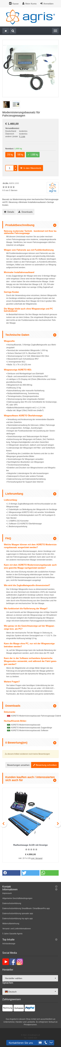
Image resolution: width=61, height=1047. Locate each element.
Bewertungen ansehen (18, 765)
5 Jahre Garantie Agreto (12, 934)
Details (10, 212)
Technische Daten (17, 334)
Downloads (26, 212)
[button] (11, 873)
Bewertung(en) (16, 742)
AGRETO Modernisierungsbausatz (25, 725)
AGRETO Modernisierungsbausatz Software (29, 730)
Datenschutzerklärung (11, 903)
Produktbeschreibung (19, 225)
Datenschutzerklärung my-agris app (17, 918)
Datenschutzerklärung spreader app (17, 913)
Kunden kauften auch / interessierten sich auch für (30, 779)
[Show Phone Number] (46, 1043)
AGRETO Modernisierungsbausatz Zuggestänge (31, 728)
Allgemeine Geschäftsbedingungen (17, 898)
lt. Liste (22, 136)
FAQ (8, 538)
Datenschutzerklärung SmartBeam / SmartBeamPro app (26, 908)
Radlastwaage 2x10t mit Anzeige (30, 845)
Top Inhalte (8, 939)
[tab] (30, 886)
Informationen (10, 889)
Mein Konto (31, 3)
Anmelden (48, 3)
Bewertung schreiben (46, 765)
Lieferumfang (14, 493)
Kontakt (6, 886)
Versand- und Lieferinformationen (16, 929)
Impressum (7, 893)
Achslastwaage (8, 943)
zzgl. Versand (36, 858)
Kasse (16, 3)
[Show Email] (40, 1043)
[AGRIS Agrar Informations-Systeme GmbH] (30, 17)
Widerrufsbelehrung (10, 923)
